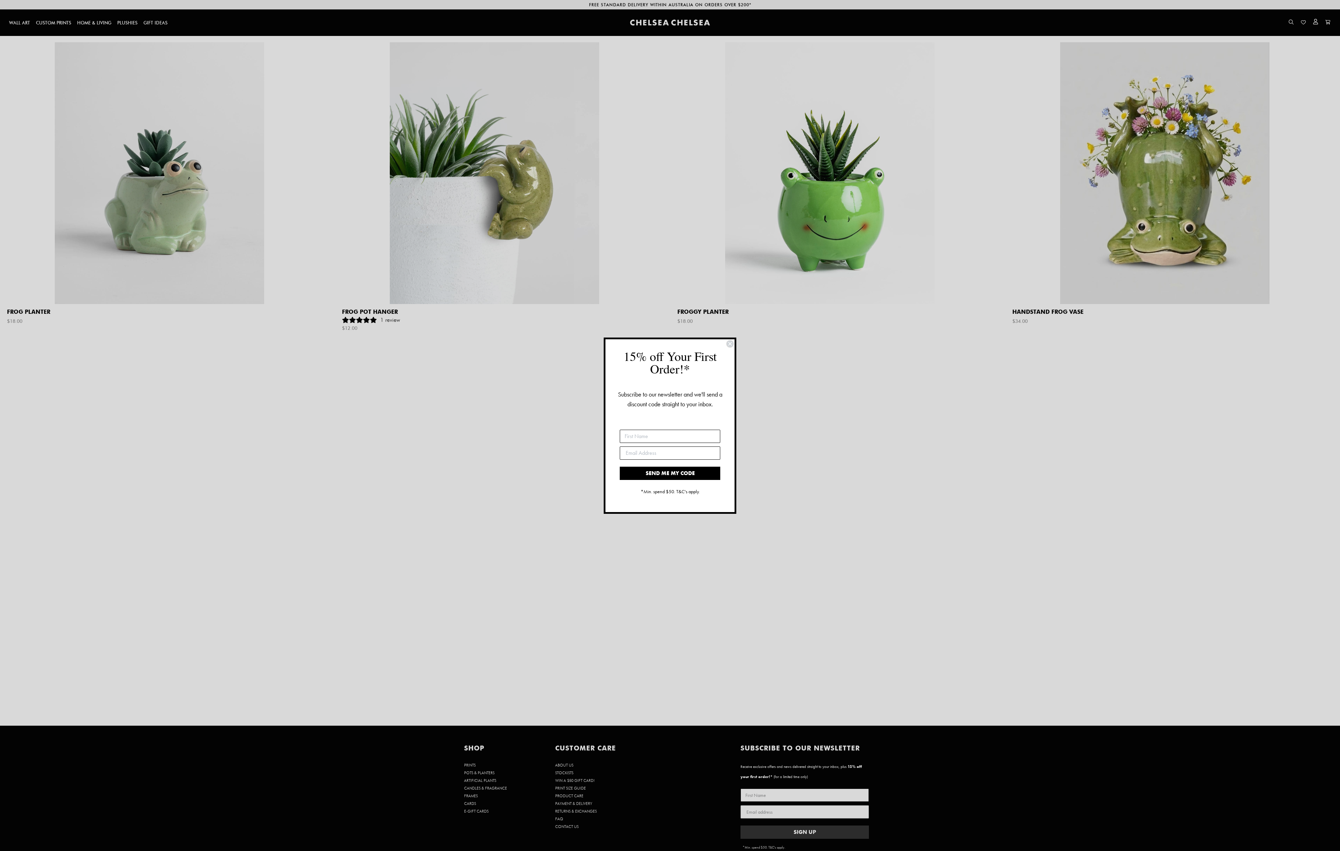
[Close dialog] (730, 343)
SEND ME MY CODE (670, 473)
